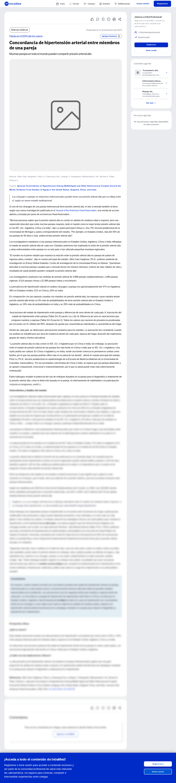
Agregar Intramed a (109, 36)
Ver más (149, 103)
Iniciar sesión (158, 771)
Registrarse (158, 764)
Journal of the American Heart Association (76, 210)
